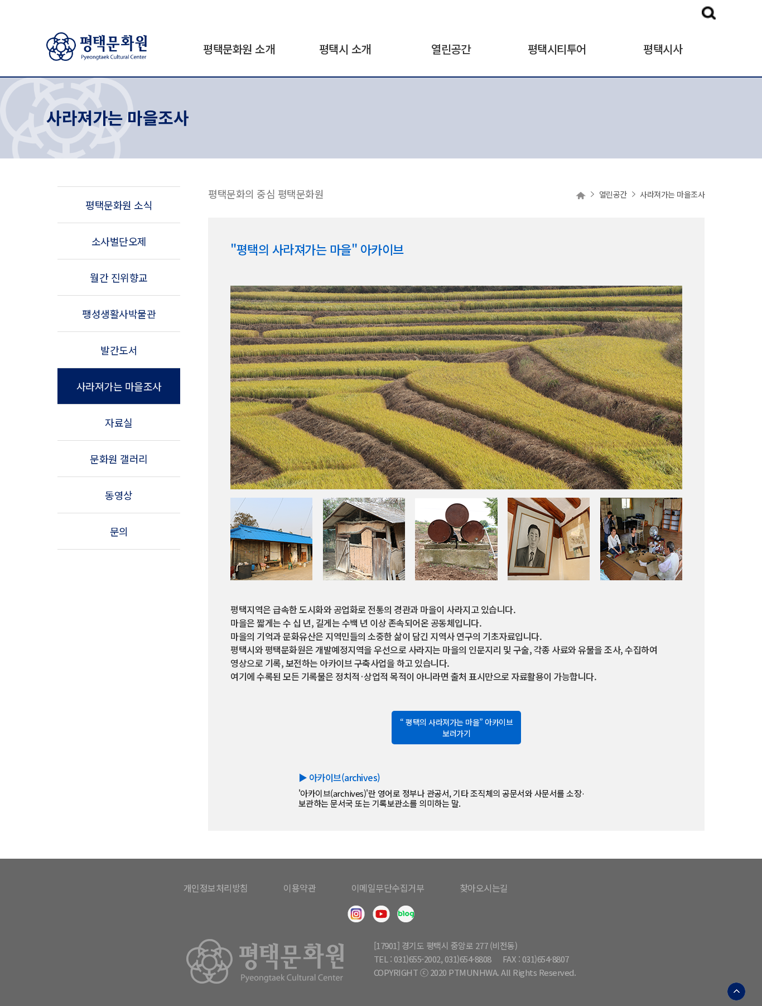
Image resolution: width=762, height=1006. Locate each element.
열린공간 (450, 49)
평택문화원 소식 (118, 205)
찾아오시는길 (484, 887)
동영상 (119, 495)
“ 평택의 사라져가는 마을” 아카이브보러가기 (456, 727)
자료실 (119, 422)
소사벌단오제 (119, 241)
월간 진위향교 (119, 277)
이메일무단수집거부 (388, 887)
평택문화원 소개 (238, 49)
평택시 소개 (345, 49)
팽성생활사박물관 (119, 313)
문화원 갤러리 (119, 458)
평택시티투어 (557, 49)
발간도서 (118, 350)
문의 (119, 531)
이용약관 (299, 887)
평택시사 (662, 49)
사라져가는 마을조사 (119, 386)
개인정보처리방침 (216, 887)
